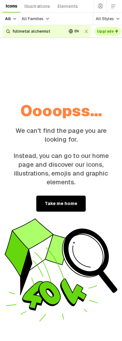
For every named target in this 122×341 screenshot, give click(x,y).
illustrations (37, 6)
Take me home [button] (61, 203)
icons (11, 5)
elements (68, 6)
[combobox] (37, 31)
